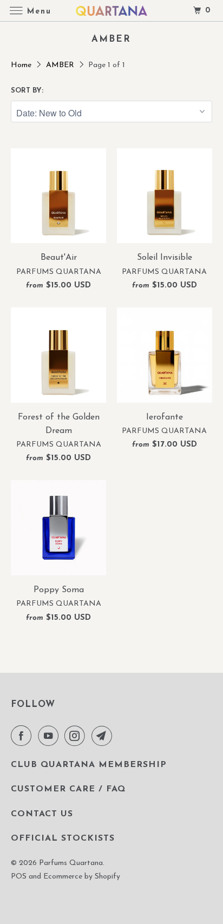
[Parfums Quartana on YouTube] (50, 735)
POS (19, 877)
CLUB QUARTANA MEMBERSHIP (89, 765)
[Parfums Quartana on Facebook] (23, 735)
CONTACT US (42, 814)
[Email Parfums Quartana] (103, 735)
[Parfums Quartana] (111, 10)
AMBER (61, 65)
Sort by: (27, 90)
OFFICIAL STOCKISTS (63, 838)
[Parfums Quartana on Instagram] (76, 735)
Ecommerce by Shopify (81, 877)
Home (22, 65)
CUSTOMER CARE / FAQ (68, 789)
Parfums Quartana (71, 863)
